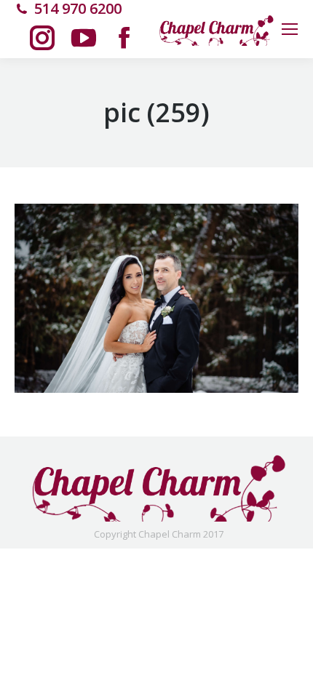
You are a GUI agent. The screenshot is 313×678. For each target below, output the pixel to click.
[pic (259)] (156, 298)
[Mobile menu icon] (289, 29)
